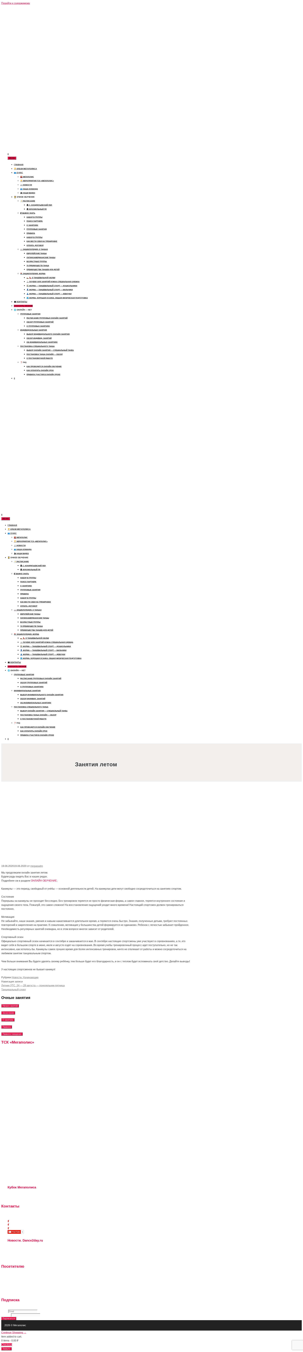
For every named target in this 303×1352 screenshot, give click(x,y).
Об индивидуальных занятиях (42, 342)
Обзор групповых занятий (40, 322)
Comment (6, 1315)
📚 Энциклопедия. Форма (32, 274)
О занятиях (32, 225)
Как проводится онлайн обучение (44, 366)
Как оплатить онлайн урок (40, 370)
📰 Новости (26, 185)
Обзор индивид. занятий (39, 338)
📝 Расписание (27, 201)
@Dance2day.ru (18, 1251)
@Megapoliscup (17, 1198)
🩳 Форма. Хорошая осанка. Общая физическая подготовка (57, 298)
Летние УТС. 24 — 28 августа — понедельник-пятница (33, 985)
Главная (18, 165)
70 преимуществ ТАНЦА (38, 266)
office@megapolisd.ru (21, 1217)
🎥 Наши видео (27, 193)
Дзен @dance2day (19, 1248)
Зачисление (8, 1013)
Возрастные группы (37, 261)
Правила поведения (12, 1034)
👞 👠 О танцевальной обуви (41, 278)
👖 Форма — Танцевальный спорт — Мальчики (50, 290)
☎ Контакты (20, 302)
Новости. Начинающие (25, 977)
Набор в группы (34, 217)
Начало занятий (10, 1006)
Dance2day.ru (16, 1258)
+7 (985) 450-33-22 (19, 1214)
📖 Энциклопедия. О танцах (34, 249)
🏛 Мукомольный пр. (37, 209)
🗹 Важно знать (27, 213)
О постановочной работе (40, 358)
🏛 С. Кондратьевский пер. (39, 205)
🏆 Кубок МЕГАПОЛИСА (25, 169)
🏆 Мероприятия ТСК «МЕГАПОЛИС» (37, 181)
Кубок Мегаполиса (18, 1224)
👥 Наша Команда (29, 189)
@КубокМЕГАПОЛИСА (22, 1194)
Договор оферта (16, 1292)
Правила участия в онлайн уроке (43, 374)
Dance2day (14, 1228)
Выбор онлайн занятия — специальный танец (50, 350)
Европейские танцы (37, 253)
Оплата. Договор (35, 245)
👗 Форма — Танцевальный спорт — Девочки (49, 294)
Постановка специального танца (37, 346)
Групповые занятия (37, 229)
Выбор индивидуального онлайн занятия (48, 334)
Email (4, 1311)
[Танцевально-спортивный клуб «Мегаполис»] (13, 22)
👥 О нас (18, 173)
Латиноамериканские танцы (41, 257)
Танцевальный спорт (13, 989)
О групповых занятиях (38, 326)
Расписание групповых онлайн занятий (47, 318)
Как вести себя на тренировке (42, 241)
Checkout (6, 1344)
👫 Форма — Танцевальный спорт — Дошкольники (52, 286)
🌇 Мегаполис (27, 177)
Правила (31, 233)
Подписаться (9, 1318)
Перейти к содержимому (15, 3)
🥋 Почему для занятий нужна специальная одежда (53, 282)
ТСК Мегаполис (17, 1221)
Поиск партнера (35, 221)
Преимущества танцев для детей (43, 269)
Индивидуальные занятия (33, 330)
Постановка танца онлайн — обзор (45, 354)
